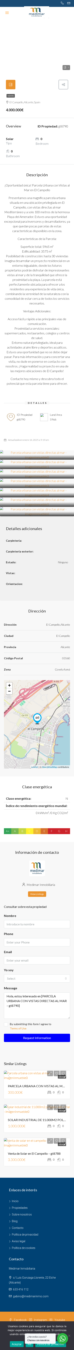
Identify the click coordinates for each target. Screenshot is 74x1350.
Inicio (15, 1201)
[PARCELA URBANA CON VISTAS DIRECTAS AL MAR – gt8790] (37, 718)
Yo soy (9, 970)
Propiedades (20, 1207)
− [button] (9, 691)
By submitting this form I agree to (30, 1026)
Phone (8, 934)
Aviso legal (18, 1241)
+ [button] (9, 685)
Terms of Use (18, 1028)
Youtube (59, 1319)
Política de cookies (23, 1247)
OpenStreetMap (49, 766)
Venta (10, 96)
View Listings (37, 894)
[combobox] (37, 978)
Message (10, 988)
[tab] (10, 84)
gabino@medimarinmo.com (31, 1296)
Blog (15, 1221)
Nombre (10, 916)
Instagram (40, 1319)
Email (8, 952)
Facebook (20, 1319)
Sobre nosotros (22, 1214)
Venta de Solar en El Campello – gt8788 (34, 1153)
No (29, 1344)
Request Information (37, 1038)
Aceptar (17, 1344)
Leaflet (34, 766)
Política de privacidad (25, 1234)
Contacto (17, 1227)
